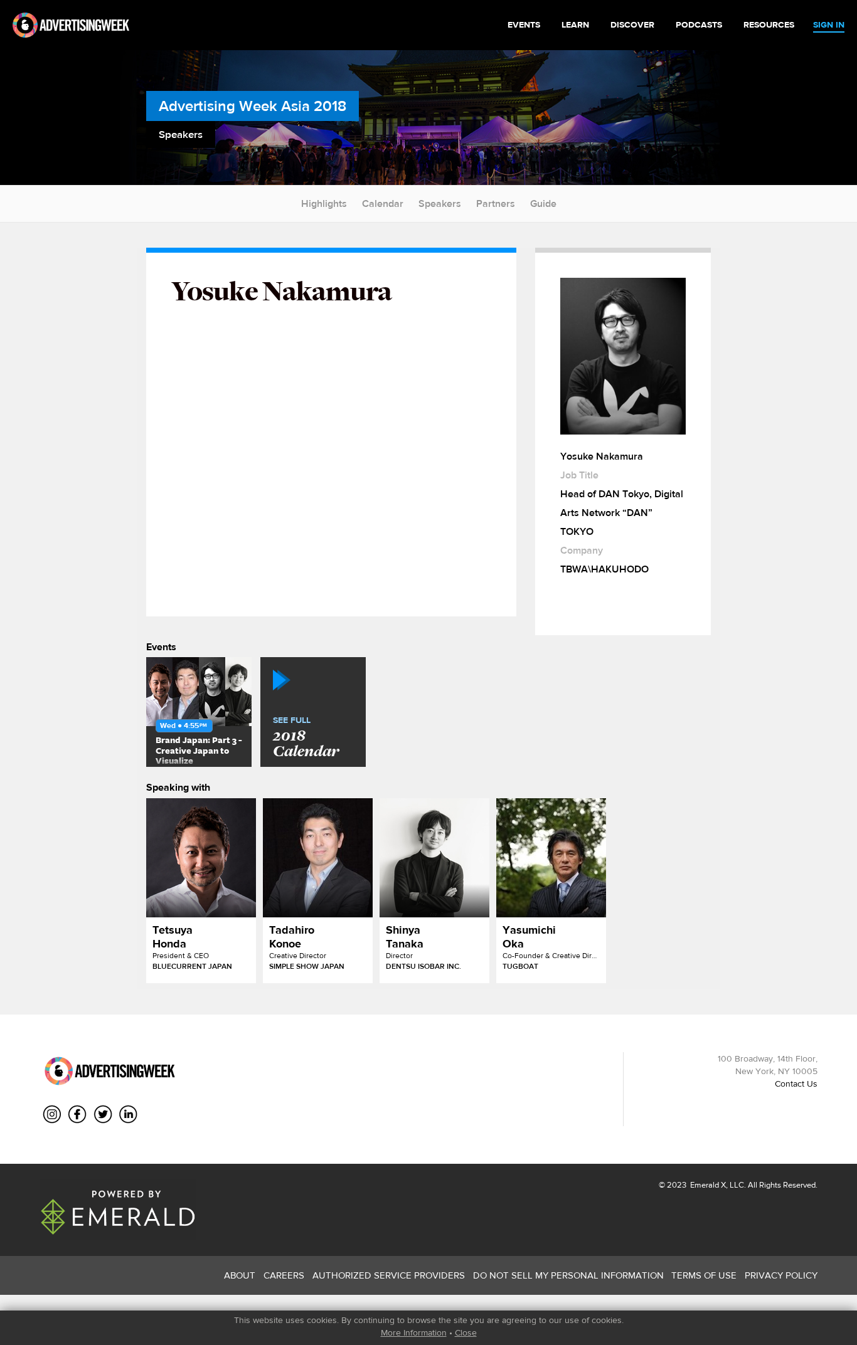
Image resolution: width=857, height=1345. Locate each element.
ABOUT (239, 1275)
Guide (543, 203)
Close (466, 1332)
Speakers (439, 203)
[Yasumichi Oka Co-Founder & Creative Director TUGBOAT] (551, 857)
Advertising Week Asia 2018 (252, 105)
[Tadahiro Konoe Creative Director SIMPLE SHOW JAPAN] (318, 857)
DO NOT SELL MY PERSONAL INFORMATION (568, 1275)
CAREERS (283, 1275)
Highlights (324, 203)
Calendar (382, 203)
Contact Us (796, 1084)
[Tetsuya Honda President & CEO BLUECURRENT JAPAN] (201, 857)
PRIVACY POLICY (781, 1275)
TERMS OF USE (704, 1275)
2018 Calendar (306, 738)
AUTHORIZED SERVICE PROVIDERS (388, 1275)
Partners (495, 203)
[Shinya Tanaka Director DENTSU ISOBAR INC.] (434, 857)
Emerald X (707, 1184)
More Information (414, 1332)
